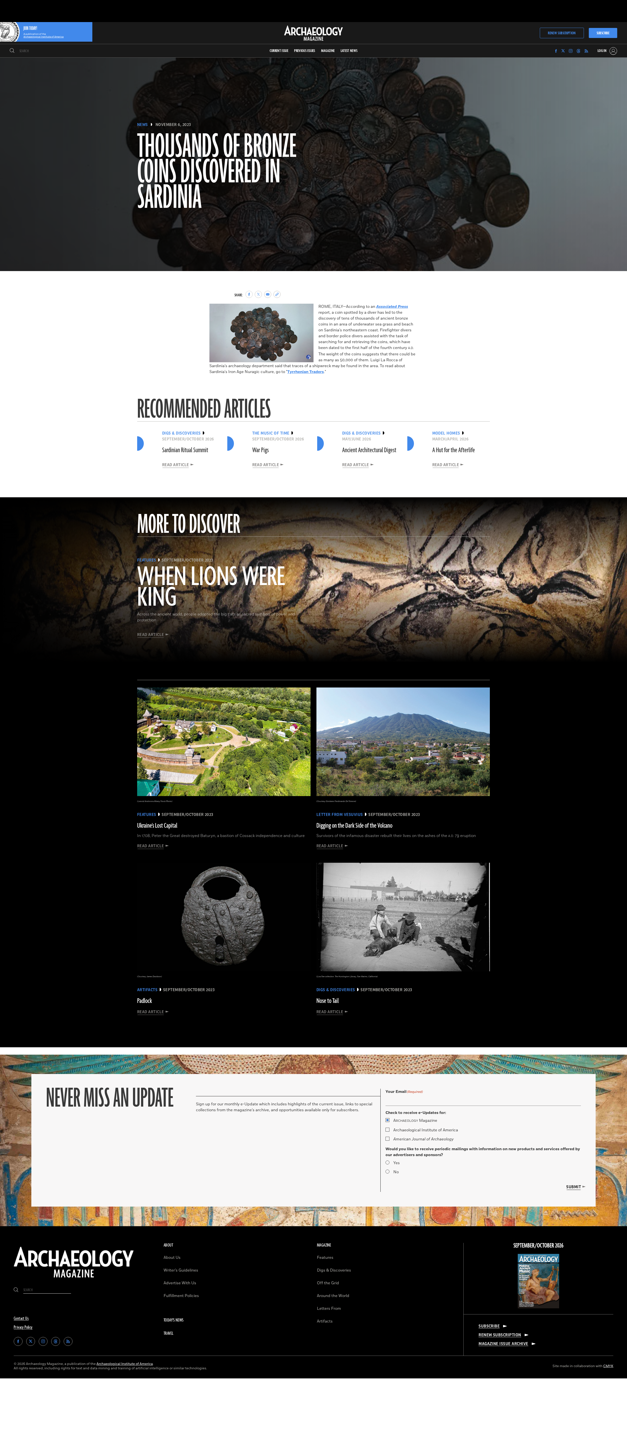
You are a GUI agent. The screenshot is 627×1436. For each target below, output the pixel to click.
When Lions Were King (211, 588)
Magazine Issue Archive (503, 1344)
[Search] (12, 51)
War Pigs (260, 450)
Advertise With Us (180, 1283)
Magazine (415, 1120)
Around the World (333, 1296)
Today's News (174, 1320)
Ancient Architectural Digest (369, 450)
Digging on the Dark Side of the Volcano (354, 825)
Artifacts (325, 1321)
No (396, 1172)
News (142, 125)
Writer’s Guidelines (181, 1270)
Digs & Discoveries (334, 1270)
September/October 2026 (538, 1246)
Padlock (144, 1001)
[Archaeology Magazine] (74, 1279)
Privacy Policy (23, 1327)
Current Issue (279, 50)
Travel (168, 1333)
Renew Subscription (562, 33)
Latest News (349, 50)
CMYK (608, 1366)
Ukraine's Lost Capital (157, 825)
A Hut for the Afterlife (453, 450)
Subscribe (603, 33)
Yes (396, 1163)
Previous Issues (304, 50)
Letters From (329, 1308)
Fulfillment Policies (181, 1296)
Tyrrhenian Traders (305, 372)
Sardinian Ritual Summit (185, 450)
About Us (172, 1257)
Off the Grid (328, 1283)
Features (325, 1257)
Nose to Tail (327, 1001)
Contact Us (21, 1319)
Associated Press (392, 306)
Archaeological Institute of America (425, 1130)
